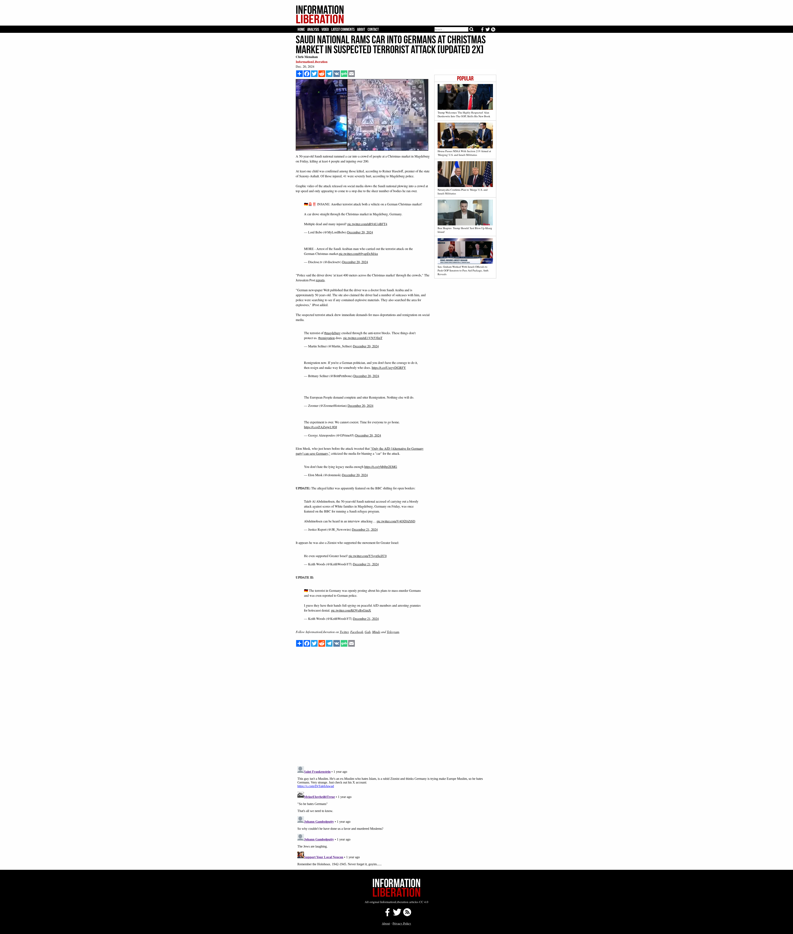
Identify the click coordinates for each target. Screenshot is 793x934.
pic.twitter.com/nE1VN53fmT (362, 338)
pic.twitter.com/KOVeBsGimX (351, 610)
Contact (373, 29)
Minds (376, 632)
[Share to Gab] (344, 73)
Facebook (356, 632)
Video (325, 29)
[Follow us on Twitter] (397, 915)
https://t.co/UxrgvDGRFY (389, 367)
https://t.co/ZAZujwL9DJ (320, 427)
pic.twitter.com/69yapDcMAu (358, 253)
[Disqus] (396, 710)
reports (320, 280)
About (361, 29)
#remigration (326, 338)
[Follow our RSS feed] (407, 915)
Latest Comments (343, 29)
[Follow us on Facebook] (386, 915)
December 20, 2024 (360, 232)
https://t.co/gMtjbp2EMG (380, 466)
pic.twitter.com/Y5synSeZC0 (368, 556)
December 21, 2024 (365, 529)
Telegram (393, 632)
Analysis (313, 29)
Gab (367, 632)
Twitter (344, 632)
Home (301, 29)
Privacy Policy (402, 923)
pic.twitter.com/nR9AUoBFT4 (367, 224)
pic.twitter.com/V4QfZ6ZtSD (396, 521)
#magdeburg (332, 333)
